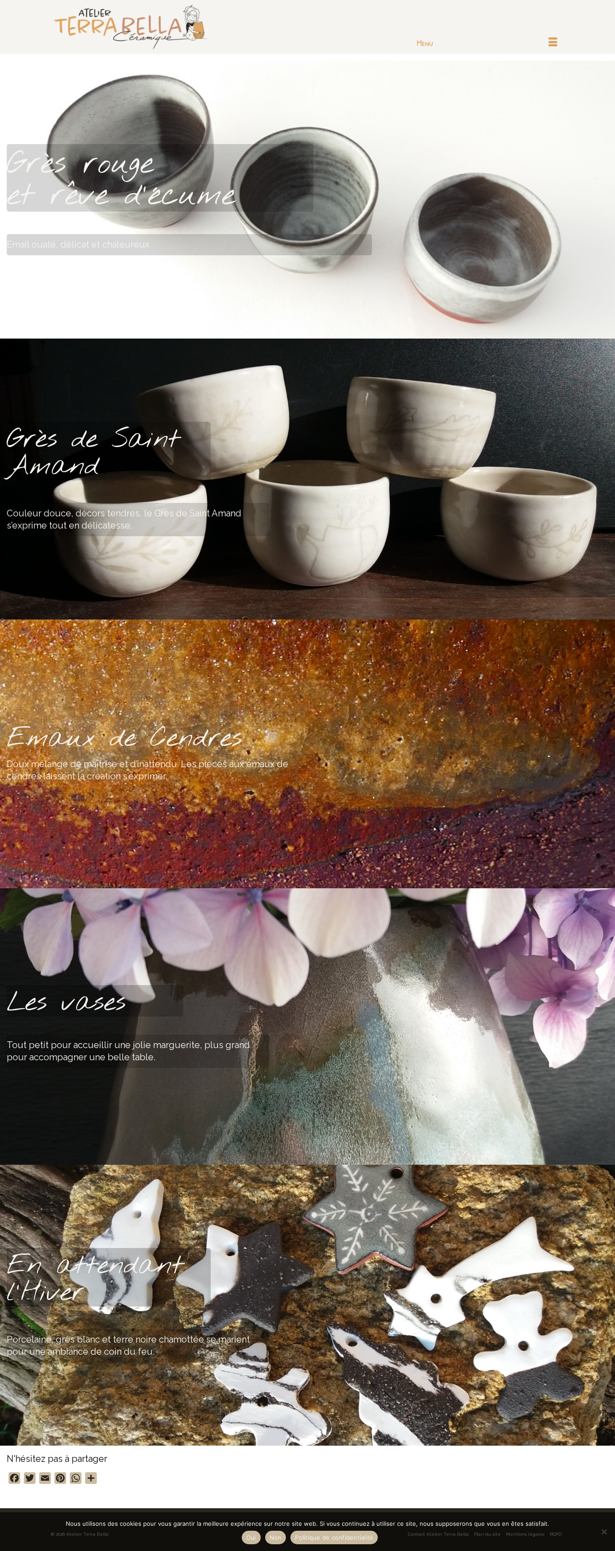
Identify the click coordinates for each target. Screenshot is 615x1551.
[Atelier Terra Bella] (132, 27)
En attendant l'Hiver (95, 1279)
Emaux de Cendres (124, 739)
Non (276, 1537)
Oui (251, 1537)
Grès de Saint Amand (93, 453)
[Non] (603, 1531)
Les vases (66, 1003)
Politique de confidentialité (334, 1537)
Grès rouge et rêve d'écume (121, 180)
